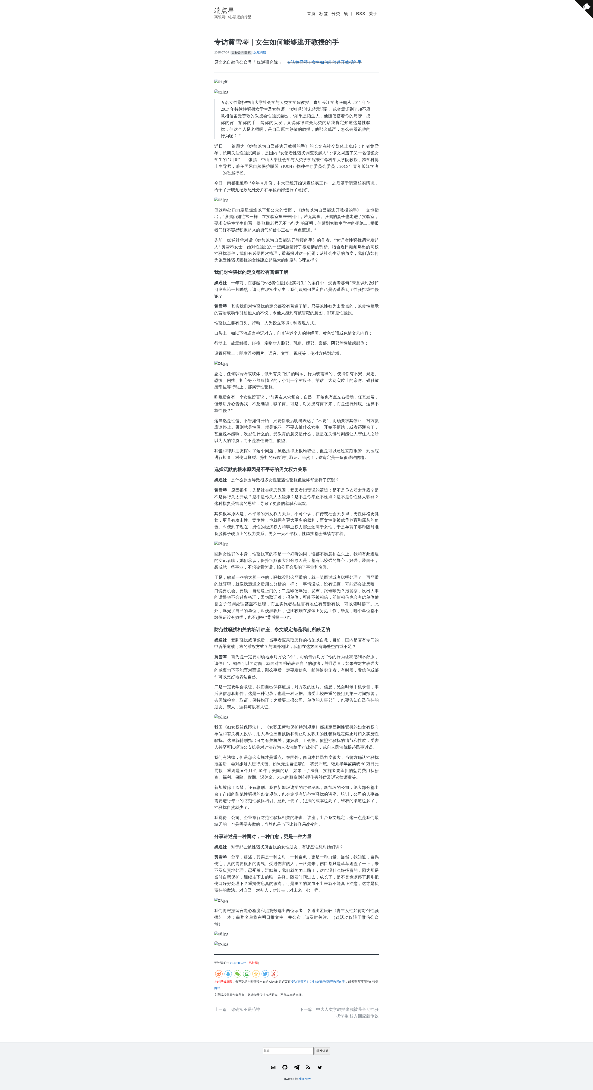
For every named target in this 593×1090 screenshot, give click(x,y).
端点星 (224, 10)
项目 (348, 13)
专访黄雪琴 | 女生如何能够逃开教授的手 (324, 62)
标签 (323, 13)
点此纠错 (259, 52)
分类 (335, 13)
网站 (217, 988)
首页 (311, 13)
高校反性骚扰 (241, 52)
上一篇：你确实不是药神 (237, 1010)
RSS (360, 13)
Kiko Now (305, 1079)
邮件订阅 (322, 1051)
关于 (373, 13)
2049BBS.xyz (238, 963)
